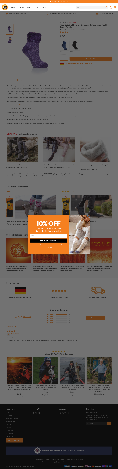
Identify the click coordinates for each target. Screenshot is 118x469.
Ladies (13, 7)
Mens (22, 7)
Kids (29, 7)
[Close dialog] (88, 216)
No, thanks (48, 247)
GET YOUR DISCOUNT (48, 240)
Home (36, 7)
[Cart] (115, 7)
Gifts (44, 7)
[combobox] (90, 7)
